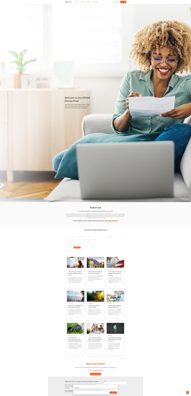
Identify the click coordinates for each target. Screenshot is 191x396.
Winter (76, 242)
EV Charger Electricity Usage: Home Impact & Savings (114, 273)
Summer (94, 239)
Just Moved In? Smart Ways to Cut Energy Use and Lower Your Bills (95, 339)
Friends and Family (86, 239)
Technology (69, 244)
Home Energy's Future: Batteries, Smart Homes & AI (75, 273)
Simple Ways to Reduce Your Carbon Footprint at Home (115, 339)
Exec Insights (93, 247)
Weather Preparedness (78, 244)
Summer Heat (69, 247)
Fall (87, 244)
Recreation (93, 244)
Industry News (85, 247)
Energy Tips (73, 236)
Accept (113, 392)
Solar (68, 250)
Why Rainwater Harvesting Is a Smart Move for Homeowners (75, 339)
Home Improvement (70, 239)
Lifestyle (88, 236)
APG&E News (82, 242)
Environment (69, 242)
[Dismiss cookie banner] (116, 385)
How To (78, 239)
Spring (89, 242)
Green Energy (77, 247)
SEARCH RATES (95, 374)
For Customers (81, 236)
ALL (67, 236)
